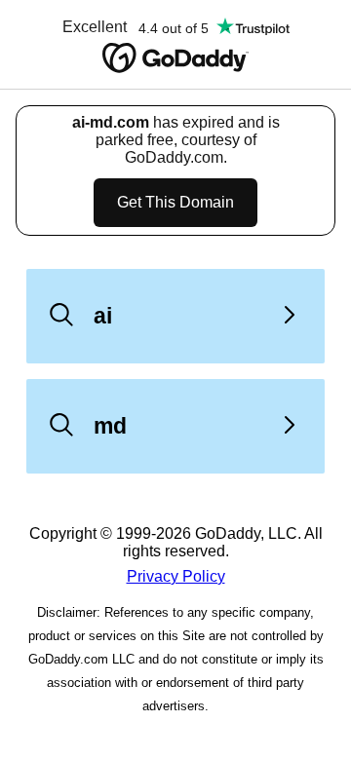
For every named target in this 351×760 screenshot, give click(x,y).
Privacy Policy (176, 576)
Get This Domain (175, 202)
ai (103, 315)
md (110, 425)
